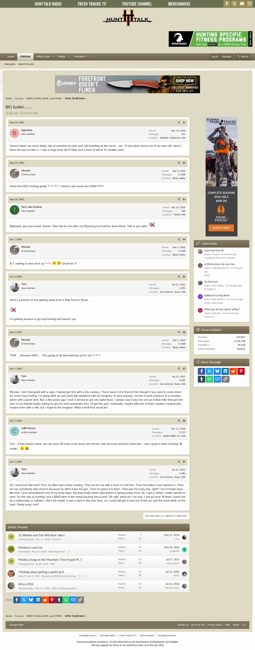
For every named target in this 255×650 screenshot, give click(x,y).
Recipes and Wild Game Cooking (59, 576)
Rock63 (241, 349)
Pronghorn (210, 289)
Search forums (26, 64)
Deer (52, 564)
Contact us (182, 625)
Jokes (207, 275)
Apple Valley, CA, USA (174, 436)
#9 (184, 462)
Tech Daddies (171, 642)
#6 (184, 332)
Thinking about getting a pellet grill (41, 572)
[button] (52, 56)
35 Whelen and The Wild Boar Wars (41, 535)
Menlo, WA (179, 214)
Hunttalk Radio (107, 635)
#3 (184, 199)
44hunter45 (173, 563)
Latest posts (209, 243)
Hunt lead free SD (214, 250)
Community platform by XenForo (106, 642)
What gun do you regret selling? (222, 309)
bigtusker (14, 113)
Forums (25, 56)
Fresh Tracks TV (128, 635)
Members (79, 56)
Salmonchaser (25, 588)
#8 (184, 421)
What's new (43, 56)
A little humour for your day (219, 264)
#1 (184, 122)
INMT (176, 575)
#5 (184, 276)
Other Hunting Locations (64, 588)
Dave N (22, 576)
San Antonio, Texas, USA (172, 292)
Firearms (56, 539)
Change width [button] (16, 625)
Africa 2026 (25, 584)
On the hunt (211, 281)
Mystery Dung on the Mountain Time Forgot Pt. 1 (50, 560)
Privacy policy (215, 625)
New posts (10, 64)
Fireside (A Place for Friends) (219, 258)
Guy (177, 539)
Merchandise (147, 635)
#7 (184, 368)
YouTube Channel (167, 635)
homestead (24, 551)
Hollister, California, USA (172, 138)
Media (61, 56)
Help (227, 625)
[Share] (178, 122)
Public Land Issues (213, 303)
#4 (184, 239)
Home (11, 56)
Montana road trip (30, 547)
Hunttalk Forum (87, 635)
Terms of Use (198, 625)
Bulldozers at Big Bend (216, 295)
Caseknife (174, 551)
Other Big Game (56, 551)
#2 (184, 163)
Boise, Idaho (179, 178)
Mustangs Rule (26, 539)
